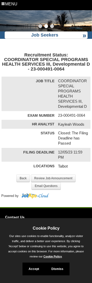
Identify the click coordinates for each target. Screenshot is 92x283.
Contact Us (15, 217)
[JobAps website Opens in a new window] (34, 196)
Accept (34, 269)
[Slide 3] (52, 27)
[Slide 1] (40, 27)
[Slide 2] (46, 27)
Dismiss (57, 269)
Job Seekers (44, 35)
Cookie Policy (52, 256)
